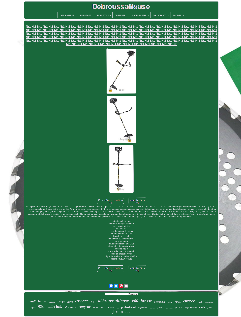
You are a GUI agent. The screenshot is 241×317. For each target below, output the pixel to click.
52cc (41, 306)
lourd (70, 301)
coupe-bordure (142, 308)
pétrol (170, 302)
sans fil (52, 302)
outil (32, 301)
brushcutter (159, 301)
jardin (117, 311)
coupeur (85, 307)
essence (81, 300)
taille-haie (55, 306)
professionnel (128, 307)
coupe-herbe (98, 308)
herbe (42, 301)
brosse (146, 301)
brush (200, 302)
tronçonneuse (209, 302)
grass (209, 308)
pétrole (160, 308)
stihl (134, 301)
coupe (61, 301)
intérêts (127, 313)
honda (177, 302)
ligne (33, 307)
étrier (93, 302)
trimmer (110, 307)
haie (118, 308)
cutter (189, 301)
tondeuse (152, 308)
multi (202, 307)
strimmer (70, 307)
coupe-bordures (191, 308)
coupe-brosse (169, 308)
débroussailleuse (113, 300)
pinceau (178, 307)
